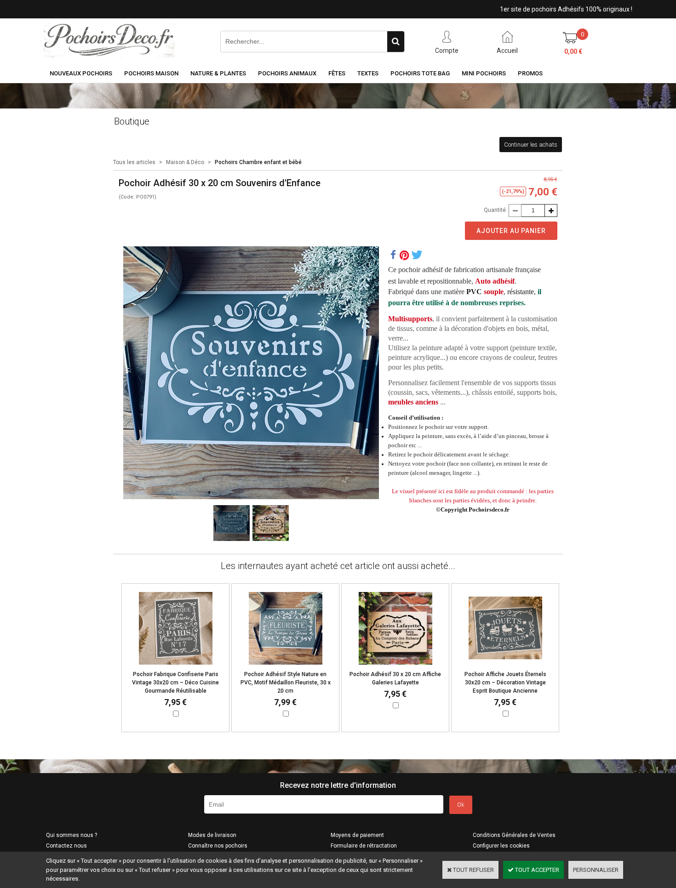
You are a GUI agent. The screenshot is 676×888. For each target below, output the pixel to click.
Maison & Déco (185, 162)
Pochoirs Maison (151, 73)
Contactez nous (66, 845)
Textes (367, 73)
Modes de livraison (212, 835)
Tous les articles (134, 162)
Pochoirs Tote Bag (420, 73)
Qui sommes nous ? (71, 835)
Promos (530, 73)
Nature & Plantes (218, 73)
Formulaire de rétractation (364, 845)
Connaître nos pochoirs (217, 845)
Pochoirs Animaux (287, 73)
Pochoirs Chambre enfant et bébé (258, 162)
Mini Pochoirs (484, 73)
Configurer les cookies (501, 845)
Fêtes (336, 73)
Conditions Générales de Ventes (514, 835)
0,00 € (573, 51)
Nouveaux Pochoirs (81, 73)
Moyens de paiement (357, 835)
